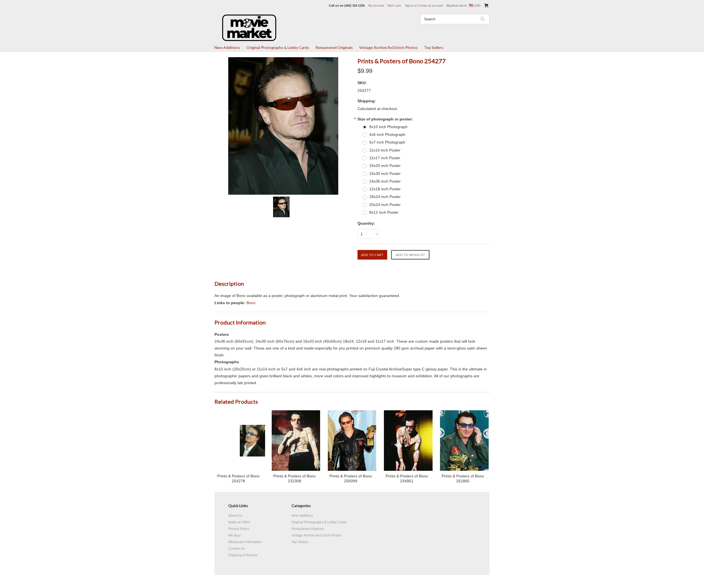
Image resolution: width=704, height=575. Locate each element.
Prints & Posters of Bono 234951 (407, 478)
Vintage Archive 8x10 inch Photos (388, 47)
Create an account (430, 5)
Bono (250, 303)
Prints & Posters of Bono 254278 (238, 478)
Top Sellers (433, 47)
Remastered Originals (334, 47)
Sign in (409, 5)
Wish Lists (394, 5)
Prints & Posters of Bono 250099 (350, 478)
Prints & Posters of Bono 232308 (294, 478)
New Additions (227, 47)
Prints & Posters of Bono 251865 (463, 478)
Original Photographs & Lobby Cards (277, 47)
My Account (376, 5)
